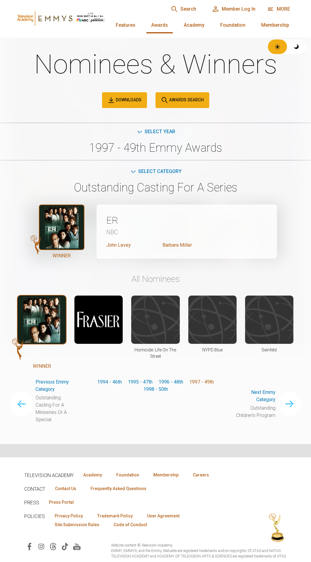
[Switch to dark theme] (296, 46)
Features (125, 25)
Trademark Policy (115, 515)
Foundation (232, 25)
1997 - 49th (201, 382)
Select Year (160, 131)
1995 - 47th (140, 382)
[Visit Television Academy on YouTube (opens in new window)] (77, 546)
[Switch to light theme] (277, 46)
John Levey (118, 245)
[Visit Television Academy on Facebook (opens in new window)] (29, 546)
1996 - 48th (171, 382)
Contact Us (65, 488)
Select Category (160, 171)
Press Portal (61, 502)
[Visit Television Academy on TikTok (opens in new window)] (65, 546)
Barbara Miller (177, 245)
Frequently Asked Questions (118, 488)
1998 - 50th (155, 389)
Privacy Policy (69, 515)
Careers (201, 474)
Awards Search (186, 99)
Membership (275, 25)
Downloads (128, 99)
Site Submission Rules (77, 524)
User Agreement (163, 515)
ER (112, 220)
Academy (194, 25)
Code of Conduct (130, 524)
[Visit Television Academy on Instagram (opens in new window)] (41, 546)
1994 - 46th (109, 382)
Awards (159, 25)
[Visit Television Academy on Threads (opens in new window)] (53, 546)
